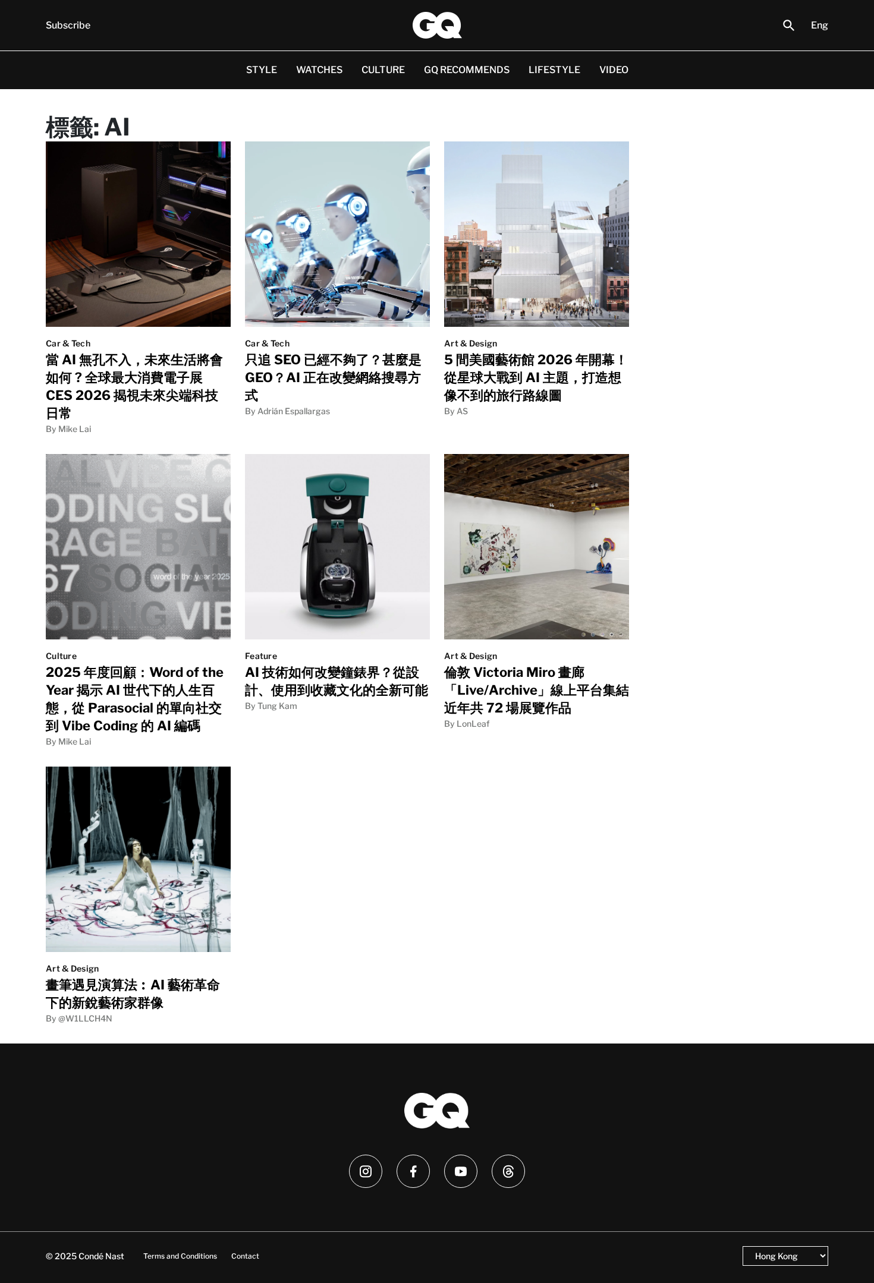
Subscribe (68, 25)
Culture (383, 69)
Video (613, 69)
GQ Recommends (467, 69)
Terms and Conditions (180, 1256)
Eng (819, 25)
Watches (319, 69)
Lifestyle (554, 69)
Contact (245, 1256)
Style (261, 69)
